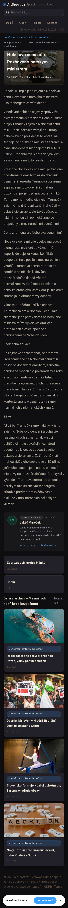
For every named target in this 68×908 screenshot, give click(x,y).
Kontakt (52, 22)
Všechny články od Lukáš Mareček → (38, 545)
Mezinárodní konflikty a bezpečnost (32, 37)
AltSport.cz (16, 4)
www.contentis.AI (31, 886)
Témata (37, 22)
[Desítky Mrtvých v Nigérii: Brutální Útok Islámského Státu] (34, 705)
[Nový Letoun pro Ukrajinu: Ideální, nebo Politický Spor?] (34, 834)
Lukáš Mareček (30, 522)
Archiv (22, 22)
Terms (58, 886)
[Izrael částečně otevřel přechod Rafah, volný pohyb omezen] (34, 640)
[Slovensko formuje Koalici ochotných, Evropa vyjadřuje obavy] (34, 770)
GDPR (48, 886)
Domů (9, 22)
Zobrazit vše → (59, 600)
